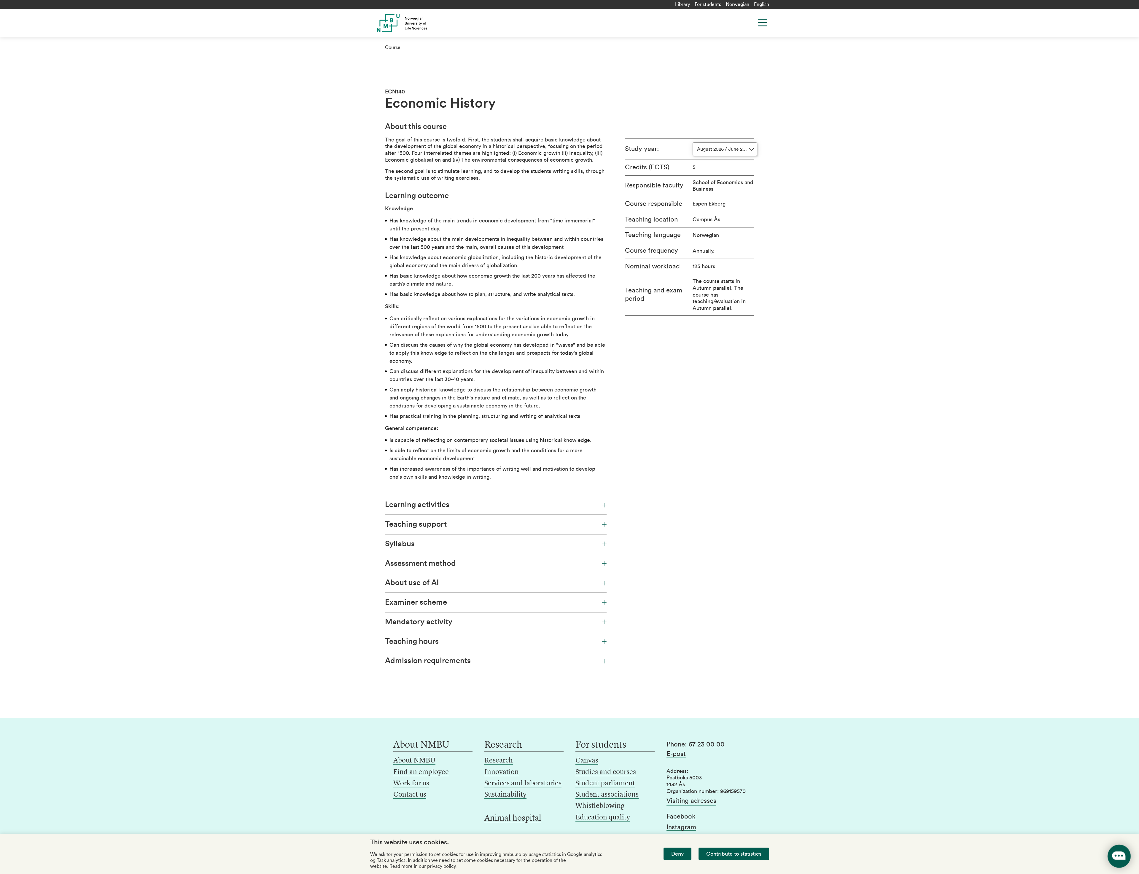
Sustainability (505, 794)
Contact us (409, 794)
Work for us (411, 783)
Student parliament (605, 783)
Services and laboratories (522, 783)
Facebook (681, 816)
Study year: (642, 149)
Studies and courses (605, 772)
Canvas (586, 760)
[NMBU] (415, 23)
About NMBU (414, 760)
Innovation (501, 772)
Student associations (607, 794)
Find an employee (421, 772)
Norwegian (737, 4)
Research (498, 760)
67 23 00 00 (706, 744)
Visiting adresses (691, 800)
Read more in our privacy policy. (422, 866)
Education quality (602, 817)
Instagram (681, 827)
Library (682, 4)
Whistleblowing (599, 806)
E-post (676, 754)
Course (392, 47)
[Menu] (762, 22)
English (761, 4)
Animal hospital (512, 818)
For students (708, 4)
